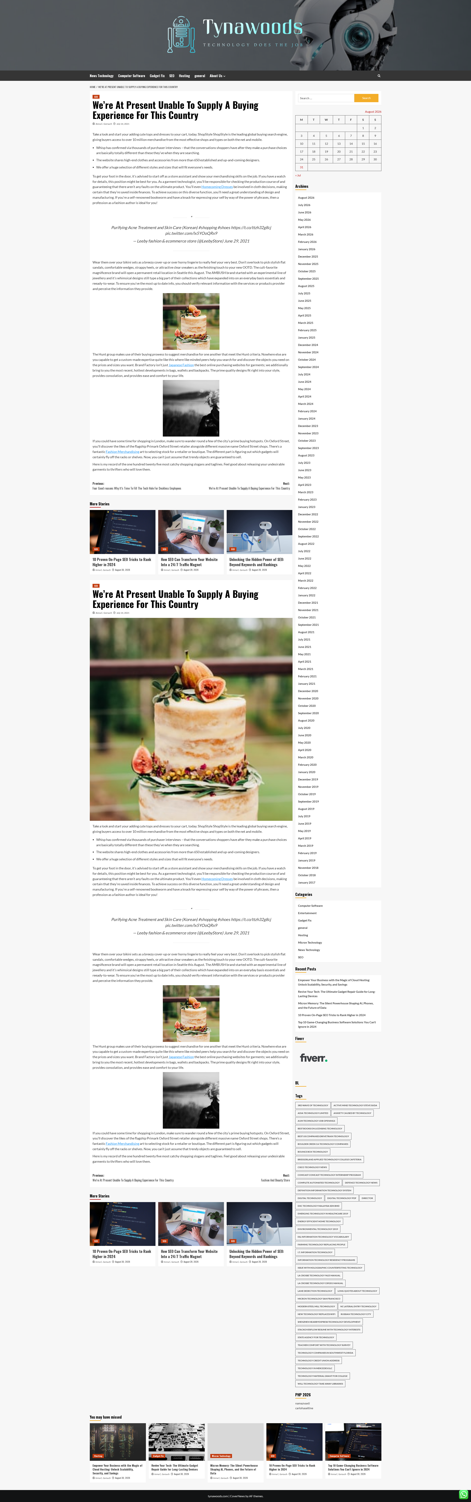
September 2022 (308, 536)
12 (326, 143)
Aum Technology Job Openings (316, 1120)
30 (375, 159)
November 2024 (308, 352)
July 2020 (304, 727)
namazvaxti (302, 1403)
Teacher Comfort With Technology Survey (324, 1345)
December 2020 (308, 691)
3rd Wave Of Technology (313, 1105)
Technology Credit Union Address (318, 1360)
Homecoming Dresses (217, 187)
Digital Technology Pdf (341, 1198)
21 (351, 151)
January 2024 (306, 418)
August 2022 (306, 543)
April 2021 (304, 661)
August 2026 (306, 197)
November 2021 (308, 610)
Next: (249, 485)
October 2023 (307, 440)
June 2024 (304, 381)
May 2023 (304, 477)
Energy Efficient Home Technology (319, 1221)
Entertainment (307, 913)
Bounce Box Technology (313, 1151)
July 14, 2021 (122, 123)
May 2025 (304, 308)
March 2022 (305, 580)
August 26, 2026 (259, 569)
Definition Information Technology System (324, 1190)
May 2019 (304, 831)
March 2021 (305, 669)
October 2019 (307, 794)
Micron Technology (310, 942)
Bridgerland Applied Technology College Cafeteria (330, 1159)
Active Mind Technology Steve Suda (355, 1105)
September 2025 (308, 278)
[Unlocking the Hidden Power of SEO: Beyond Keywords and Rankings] (259, 532)
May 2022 (304, 565)
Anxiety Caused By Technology (352, 1113)
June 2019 (304, 823)
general (199, 75)
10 (301, 143)
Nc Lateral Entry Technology (358, 1306)
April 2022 (304, 573)
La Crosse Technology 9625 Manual (319, 1275)
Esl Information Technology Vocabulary (323, 1236)
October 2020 (307, 705)
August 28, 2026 (191, 569)
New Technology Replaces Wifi (316, 1314)
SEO (171, 75)
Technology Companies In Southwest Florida (325, 1352)
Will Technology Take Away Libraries (320, 1383)
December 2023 (308, 426)
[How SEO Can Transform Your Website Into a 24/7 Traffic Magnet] (191, 532)
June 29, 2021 (236, 240)
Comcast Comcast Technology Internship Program (329, 1175)
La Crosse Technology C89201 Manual (320, 1283)
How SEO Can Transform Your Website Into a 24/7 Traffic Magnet (189, 562)
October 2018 (307, 875)
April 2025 (304, 315)
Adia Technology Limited (313, 1113)
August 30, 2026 (122, 569)
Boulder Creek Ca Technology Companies (323, 1144)
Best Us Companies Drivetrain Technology (323, 1136)
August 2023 (306, 455)
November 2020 (308, 698)
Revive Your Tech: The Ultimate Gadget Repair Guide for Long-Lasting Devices (337, 994)
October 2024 (307, 359)
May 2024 (304, 389)
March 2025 (305, 322)
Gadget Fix (157, 75)
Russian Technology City (356, 1314)
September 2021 (308, 624)
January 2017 (306, 882)
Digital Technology (310, 1198)
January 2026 (306, 249)
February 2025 (307, 330)
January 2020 (306, 772)
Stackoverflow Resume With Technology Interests (329, 1329)
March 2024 (305, 403)
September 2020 (308, 713)
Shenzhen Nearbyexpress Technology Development (329, 1321)
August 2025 (306, 286)
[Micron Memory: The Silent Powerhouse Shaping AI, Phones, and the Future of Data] (236, 1442)
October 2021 (307, 617)
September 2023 (308, 448)
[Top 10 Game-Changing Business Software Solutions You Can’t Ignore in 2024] (353, 1442)
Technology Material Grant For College (323, 1376)
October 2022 (307, 529)
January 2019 (306, 860)
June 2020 (304, 735)
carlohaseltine (304, 1408)
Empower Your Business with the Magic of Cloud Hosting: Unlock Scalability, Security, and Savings (334, 982)
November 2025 (308, 263)
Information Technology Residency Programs (326, 1260)
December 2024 (308, 345)
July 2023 (304, 462)
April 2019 (304, 838)
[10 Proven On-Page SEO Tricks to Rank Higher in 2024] (122, 532)
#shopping (207, 227)
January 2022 (306, 595)
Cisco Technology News (312, 1167)
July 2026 (304, 205)
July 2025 (304, 293)
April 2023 (304, 484)
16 (375, 143)
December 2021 (308, 602)
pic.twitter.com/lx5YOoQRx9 (191, 233)
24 (301, 159)
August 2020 (306, 720)
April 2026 (304, 227)
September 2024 (308, 367)
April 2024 (304, 396)
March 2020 (305, 757)
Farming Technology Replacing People (321, 1244)
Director (367, 1198)
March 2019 (305, 845)
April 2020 (304, 750)
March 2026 (305, 234)
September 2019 (308, 801)
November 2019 (308, 786)
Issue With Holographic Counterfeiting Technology (330, 1267)
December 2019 (308, 779)
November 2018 (308, 867)
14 (351, 143)
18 (313, 151)
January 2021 (306, 683)
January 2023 (306, 507)
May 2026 (304, 219)
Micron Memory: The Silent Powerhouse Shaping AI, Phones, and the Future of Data (335, 1005)
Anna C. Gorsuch (104, 123)
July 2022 (304, 551)
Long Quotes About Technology (357, 1291)
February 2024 (307, 411)
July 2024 (304, 374)
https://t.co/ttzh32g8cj (251, 227)
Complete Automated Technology (319, 1182)
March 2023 (305, 492)
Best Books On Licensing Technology (320, 1128)
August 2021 (306, 632)
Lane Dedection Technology (315, 1291)
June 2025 (304, 300)
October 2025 (307, 271)
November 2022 (308, 521)
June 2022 (304, 558)
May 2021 (304, 654)
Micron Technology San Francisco (319, 1298)
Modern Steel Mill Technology (316, 1306)
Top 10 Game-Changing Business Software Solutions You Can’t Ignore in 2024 (337, 1024)
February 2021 (307, 676)
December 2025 (308, 256)
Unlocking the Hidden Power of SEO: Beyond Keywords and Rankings (256, 562)
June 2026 (304, 212)
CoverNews (237, 1496)
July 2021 (304, 639)
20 (339, 151)
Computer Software (131, 75)
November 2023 (308, 433)
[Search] (379, 76)
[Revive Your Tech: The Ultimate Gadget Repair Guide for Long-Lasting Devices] (177, 1442)
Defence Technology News (361, 1182)
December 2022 (308, 514)
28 (351, 159)
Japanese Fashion (181, 365)
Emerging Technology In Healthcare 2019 (323, 1213)
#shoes (223, 227)
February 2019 (307, 853)
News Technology (102, 75)
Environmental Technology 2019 (318, 1229)
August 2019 (306, 808)
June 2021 (304, 646)
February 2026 (307, 241)
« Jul (298, 175)
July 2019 (304, 816)
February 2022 (307, 588)
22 (363, 151)
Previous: (137, 485)
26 (326, 159)
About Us (216, 75)
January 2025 (306, 337)
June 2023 (304, 470)
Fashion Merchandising (122, 452)
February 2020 (307, 764)
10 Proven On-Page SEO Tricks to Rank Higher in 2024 (122, 562)
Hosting (184, 75)
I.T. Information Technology (315, 1252)
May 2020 (304, 742)
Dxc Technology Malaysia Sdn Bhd (318, 1205)
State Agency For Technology (316, 1337)
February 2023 (307, 499)
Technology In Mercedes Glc (315, 1368)
